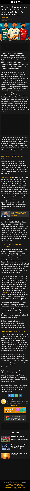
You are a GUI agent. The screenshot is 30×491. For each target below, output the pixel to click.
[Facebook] (9, 395)
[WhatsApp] (16, 395)
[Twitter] (12, 395)
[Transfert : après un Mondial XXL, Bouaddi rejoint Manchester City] (5, 447)
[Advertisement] (15, 47)
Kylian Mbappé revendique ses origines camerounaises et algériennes (19, 213)
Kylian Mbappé (6, 177)
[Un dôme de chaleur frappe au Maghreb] (5, 456)
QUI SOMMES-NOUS (10, 485)
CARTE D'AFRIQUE (12, 484)
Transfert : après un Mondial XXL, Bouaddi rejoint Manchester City (19, 446)
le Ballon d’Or (15, 338)
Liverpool (4, 292)
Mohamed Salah (6, 91)
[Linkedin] (20, 395)
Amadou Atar (4, 17)
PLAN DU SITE (19, 484)
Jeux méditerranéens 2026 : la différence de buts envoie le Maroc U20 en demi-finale (19, 438)
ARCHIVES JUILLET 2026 (10, 487)
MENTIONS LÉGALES (19, 485)
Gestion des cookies (21, 487)
